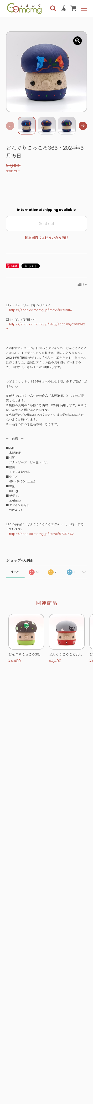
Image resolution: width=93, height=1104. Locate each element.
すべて (15, 572)
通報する (82, 284)
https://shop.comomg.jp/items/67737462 (41, 534)
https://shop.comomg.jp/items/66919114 (40, 310)
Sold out (46, 223)
